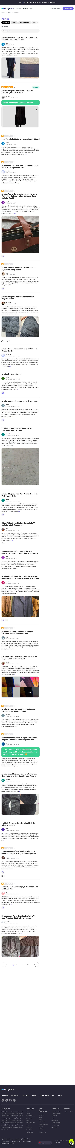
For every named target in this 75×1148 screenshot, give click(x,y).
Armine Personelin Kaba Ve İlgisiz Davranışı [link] (19, 401)
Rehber (34, 1095)
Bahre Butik (29, 1118)
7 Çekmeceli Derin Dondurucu (69, 1111)
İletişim (60, 1095)
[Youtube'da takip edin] (6, 1100)
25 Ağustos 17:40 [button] (10, 44)
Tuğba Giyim (29, 1127)
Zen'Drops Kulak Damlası (56, 1124)
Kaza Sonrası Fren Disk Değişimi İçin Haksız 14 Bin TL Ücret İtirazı (12, 1120)
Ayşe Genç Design (30, 1122)
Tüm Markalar (29, 1129)
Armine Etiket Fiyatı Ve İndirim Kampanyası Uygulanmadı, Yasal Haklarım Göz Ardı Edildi (20, 577)
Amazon (28, 1111)
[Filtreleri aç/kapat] (38, 26)
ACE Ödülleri (25, 1095)
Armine (9, 12)
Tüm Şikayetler (4, 1129)
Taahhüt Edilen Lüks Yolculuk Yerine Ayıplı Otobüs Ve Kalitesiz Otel (12, 1125)
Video (30, 8)
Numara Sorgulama (43, 1124)
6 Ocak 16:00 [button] (9, 203)
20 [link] (27, 964)
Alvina (27, 1125)
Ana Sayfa (3, 12)
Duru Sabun (54, 1115)
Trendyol (28, 1113)
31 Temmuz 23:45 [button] (10, 97)
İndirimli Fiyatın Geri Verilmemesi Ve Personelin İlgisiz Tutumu (16, 429)
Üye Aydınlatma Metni (7, 1139)
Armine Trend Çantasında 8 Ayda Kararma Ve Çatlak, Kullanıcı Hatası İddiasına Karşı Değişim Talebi (19, 196)
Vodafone (41, 1128)
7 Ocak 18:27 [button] (9, 172)
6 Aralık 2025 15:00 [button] (10, 923)
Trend (25, 8)
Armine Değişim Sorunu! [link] (11, 374)
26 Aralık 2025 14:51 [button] (10, 435)
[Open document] (2, 620)
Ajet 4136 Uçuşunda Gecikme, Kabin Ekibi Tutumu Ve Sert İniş (12, 1113)
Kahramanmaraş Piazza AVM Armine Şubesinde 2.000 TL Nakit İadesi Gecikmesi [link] (19, 552)
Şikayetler (18, 8)
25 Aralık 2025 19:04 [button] (10, 530)
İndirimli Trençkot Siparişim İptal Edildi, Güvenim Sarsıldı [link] (18, 824)
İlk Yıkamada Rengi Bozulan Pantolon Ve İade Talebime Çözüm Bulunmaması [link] (18, 917)
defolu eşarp (36, 22)
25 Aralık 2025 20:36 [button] (11, 501)
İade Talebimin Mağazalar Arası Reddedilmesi (20, 139)
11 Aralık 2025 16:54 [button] (10, 858)
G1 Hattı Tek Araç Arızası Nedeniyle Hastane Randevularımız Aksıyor (12, 1111)
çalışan (14, 22)
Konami (53, 1118)
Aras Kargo (41, 1121)
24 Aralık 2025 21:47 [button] (10, 558)
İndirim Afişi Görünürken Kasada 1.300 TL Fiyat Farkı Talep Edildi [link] (19, 268)
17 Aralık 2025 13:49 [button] (10, 744)
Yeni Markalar (29, 1132)
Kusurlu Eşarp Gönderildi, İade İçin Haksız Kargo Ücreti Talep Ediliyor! (19, 658)
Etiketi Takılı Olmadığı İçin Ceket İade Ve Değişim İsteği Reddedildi (18, 524)
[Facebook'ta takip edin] (10, 1100)
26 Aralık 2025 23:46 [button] (11, 406)
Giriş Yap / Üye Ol (55, 8)
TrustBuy (57, 1142)
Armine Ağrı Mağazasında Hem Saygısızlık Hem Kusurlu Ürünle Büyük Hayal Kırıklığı (19, 775)
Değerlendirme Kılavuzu (7, 1143)
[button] (8, 87)
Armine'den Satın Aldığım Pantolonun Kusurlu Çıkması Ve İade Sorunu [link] (17, 633)
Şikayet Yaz (68, 8)
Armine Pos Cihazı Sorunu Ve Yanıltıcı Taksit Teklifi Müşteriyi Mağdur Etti (20, 166)
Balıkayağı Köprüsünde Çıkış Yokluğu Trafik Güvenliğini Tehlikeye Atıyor (12, 1124)
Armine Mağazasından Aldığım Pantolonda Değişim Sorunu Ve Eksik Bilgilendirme (19, 739)
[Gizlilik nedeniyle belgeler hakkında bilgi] (2, 256)
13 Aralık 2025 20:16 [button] (10, 830)
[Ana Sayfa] (8, 9)
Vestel (40, 1119)
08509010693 (55, 1117)
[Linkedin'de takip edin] (14, 1100)
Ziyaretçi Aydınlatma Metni (23, 1139)
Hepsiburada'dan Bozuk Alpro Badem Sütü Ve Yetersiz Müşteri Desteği (12, 1127)
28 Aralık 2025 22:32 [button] (10, 379)
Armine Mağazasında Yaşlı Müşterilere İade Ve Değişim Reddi (19, 495)
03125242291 (54, 1127)
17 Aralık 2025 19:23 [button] (10, 716)
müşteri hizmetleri (24, 22)
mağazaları (6, 22)
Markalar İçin (14, 1095)
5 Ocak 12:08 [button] (9, 274)
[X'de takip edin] (2, 1100)
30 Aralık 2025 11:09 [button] (10, 356)
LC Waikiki (28, 1124)
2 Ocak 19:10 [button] (8, 303)
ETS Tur (41, 1126)
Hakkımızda (4, 1095)
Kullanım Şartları (5, 1141)
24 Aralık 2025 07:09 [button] (11, 583)
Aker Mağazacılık (30, 1117)
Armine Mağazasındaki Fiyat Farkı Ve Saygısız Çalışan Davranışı (17, 92)
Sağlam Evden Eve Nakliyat (56, 1111)
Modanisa (41, 1114)
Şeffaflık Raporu (44, 1095)
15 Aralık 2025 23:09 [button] (10, 781)
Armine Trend (29, 1115)
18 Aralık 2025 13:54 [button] (10, 638)
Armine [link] (5, 19)
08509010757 (54, 1120)
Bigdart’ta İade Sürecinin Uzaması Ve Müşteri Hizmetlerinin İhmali (12, 1115)
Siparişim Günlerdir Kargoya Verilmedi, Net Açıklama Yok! (19, 888)
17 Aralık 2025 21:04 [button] (10, 663)
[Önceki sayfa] (4, 964)
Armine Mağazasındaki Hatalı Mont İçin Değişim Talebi (17, 298)
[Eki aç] (11, 68)
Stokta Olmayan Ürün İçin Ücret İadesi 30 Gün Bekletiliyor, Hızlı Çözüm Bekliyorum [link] (18, 852)
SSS (53, 1095)
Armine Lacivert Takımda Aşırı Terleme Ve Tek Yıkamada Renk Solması (19, 39)
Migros (40, 1122)
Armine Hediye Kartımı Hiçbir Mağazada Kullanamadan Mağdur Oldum (18, 710)
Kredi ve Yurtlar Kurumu (56, 1122)
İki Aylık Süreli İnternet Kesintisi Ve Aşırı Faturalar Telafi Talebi (12, 1122)
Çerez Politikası (27, 1141)
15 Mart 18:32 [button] (9, 144)
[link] (2, 341)
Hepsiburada (42, 1115)
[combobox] (20, 31)
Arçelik (40, 1117)
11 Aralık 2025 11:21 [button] (10, 894)
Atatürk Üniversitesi (56, 1113)
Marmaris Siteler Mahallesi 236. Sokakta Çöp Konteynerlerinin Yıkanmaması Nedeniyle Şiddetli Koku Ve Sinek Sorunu (12, 1118)
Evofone (28, 1120)
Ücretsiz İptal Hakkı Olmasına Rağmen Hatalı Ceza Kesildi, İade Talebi (12, 1117)
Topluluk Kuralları (16, 1141)
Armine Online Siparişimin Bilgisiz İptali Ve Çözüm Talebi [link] (19, 350)
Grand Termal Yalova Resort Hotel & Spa (56, 1125)
